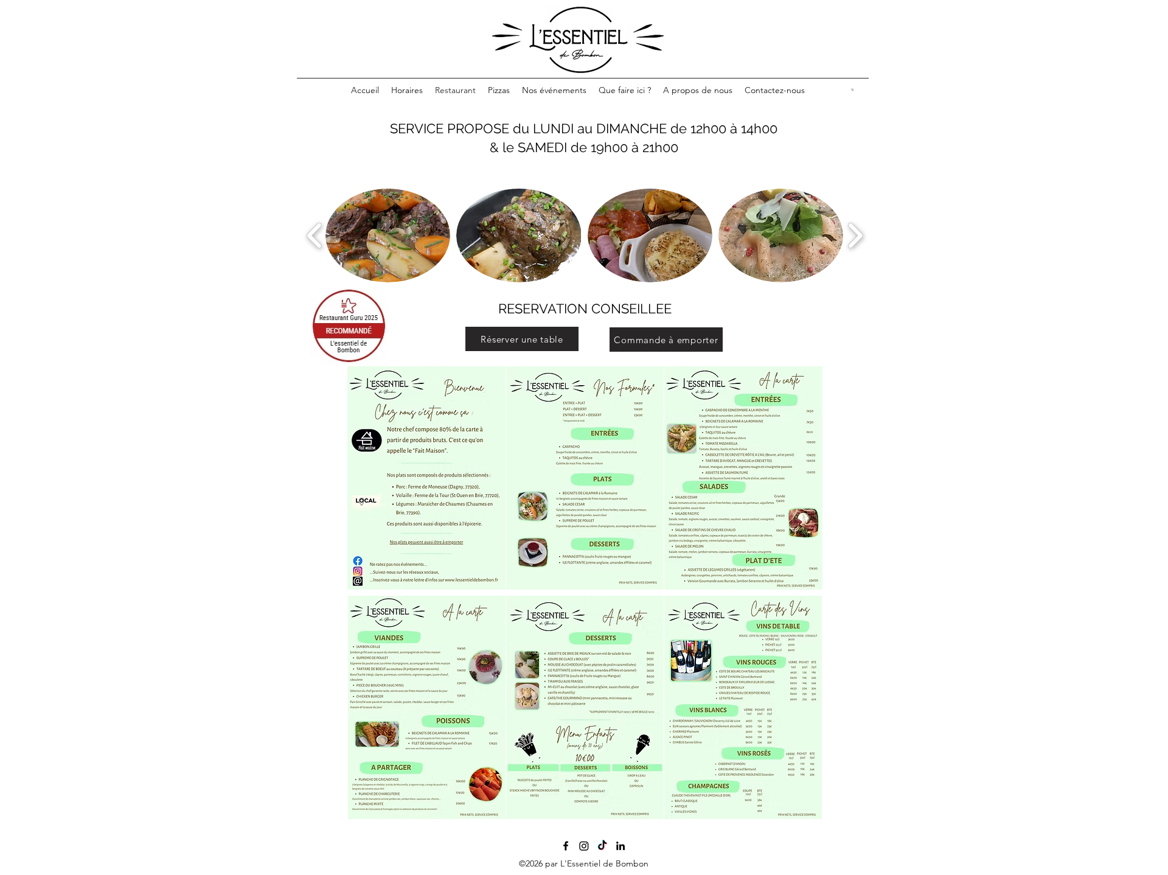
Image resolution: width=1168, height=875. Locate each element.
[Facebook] (566, 846)
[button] (852, 89)
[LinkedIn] (620, 846)
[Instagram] (584, 846)
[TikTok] (602, 846)
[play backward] (314, 235)
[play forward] (855, 235)
